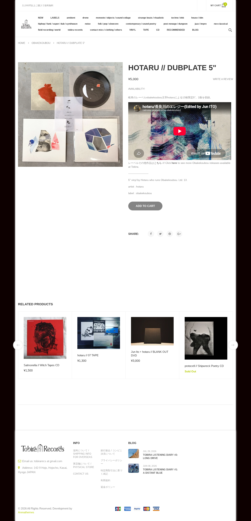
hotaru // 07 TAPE (87, 355)
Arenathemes (26, 512)
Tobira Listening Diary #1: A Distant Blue (160, 471)
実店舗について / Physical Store (83, 465)
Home (21, 43)
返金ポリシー (108, 487)
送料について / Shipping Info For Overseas (82, 453)
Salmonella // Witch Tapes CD (41, 365)
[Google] (179, 234)
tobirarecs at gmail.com (48, 461)
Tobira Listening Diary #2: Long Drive (160, 456)
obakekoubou (41, 43)
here (174, 162)
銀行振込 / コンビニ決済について (111, 452)
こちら (158, 162)
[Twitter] (160, 234)
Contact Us (80, 473)
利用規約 (105, 480)
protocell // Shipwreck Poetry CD (204, 365)
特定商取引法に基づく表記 (111, 472)
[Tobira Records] (26, 24)
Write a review (223, 79)
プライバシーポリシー (111, 462)
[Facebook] (151, 234)
